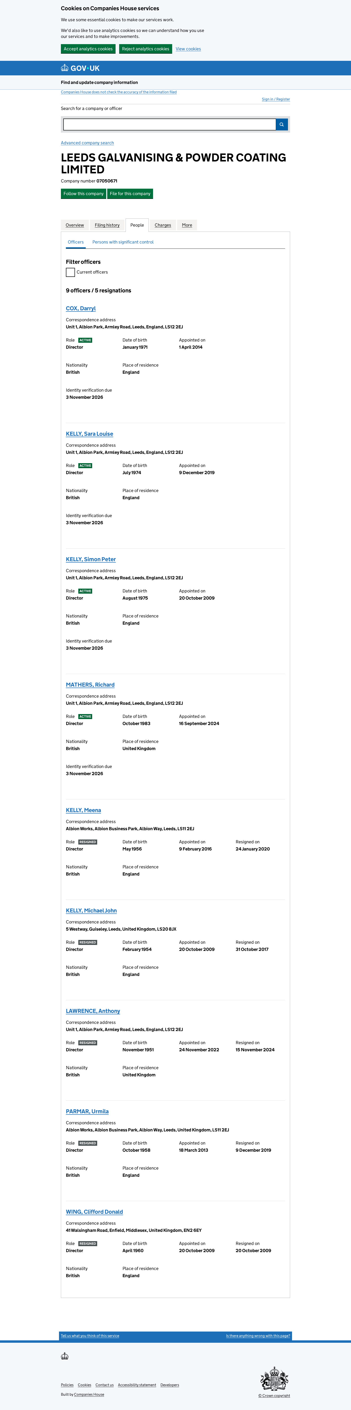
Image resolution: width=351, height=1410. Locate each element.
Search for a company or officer (91, 108)
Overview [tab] (75, 225)
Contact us (105, 1385)
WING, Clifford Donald (94, 1211)
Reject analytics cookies (145, 49)
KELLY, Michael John (91, 910)
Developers (169, 1385)
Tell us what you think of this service (90, 1335)
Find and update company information (99, 82)
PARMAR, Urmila (87, 1111)
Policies (67, 1385)
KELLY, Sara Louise (89, 433)
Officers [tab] (76, 242)
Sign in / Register (276, 99)
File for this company (130, 193)
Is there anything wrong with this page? (258, 1335)
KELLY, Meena (83, 810)
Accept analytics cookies (88, 49)
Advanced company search (87, 142)
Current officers (92, 272)
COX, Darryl (81, 308)
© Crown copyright (274, 1395)
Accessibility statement (137, 1385)
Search (282, 124)
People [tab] (137, 225)
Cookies (84, 1385)
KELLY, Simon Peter (91, 559)
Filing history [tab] (107, 225)
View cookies (188, 49)
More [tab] (187, 225)
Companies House (89, 1394)
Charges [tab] (163, 225)
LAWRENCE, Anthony (93, 1010)
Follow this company (84, 193)
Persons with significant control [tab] (123, 242)
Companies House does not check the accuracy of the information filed (119, 92)
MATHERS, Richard (90, 684)
